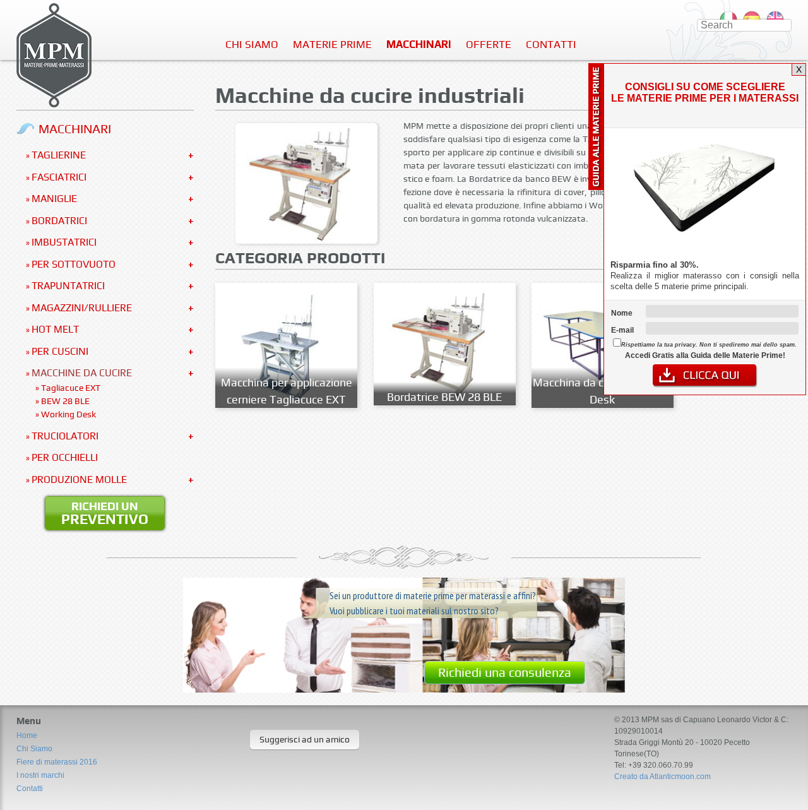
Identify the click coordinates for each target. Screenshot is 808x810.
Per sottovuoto (74, 264)
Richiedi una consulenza (504, 672)
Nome (622, 313)
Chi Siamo (251, 44)
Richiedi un (104, 513)
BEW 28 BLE (65, 401)
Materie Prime (332, 44)
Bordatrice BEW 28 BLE (444, 396)
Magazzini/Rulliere (82, 308)
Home (26, 735)
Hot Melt (55, 329)
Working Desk (68, 414)
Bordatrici (59, 221)
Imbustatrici (64, 242)
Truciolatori (65, 436)
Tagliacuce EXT (70, 388)
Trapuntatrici (68, 286)
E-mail (622, 330)
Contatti (551, 44)
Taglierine (59, 155)
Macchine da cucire (82, 373)
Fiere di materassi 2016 (56, 762)
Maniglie (54, 199)
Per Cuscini (60, 351)
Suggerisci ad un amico (304, 739)
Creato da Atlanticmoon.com (662, 776)
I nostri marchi (40, 775)
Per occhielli (65, 457)
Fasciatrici (59, 177)
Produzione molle (79, 479)
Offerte (488, 44)
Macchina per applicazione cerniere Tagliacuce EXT (286, 391)
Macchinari (418, 44)
